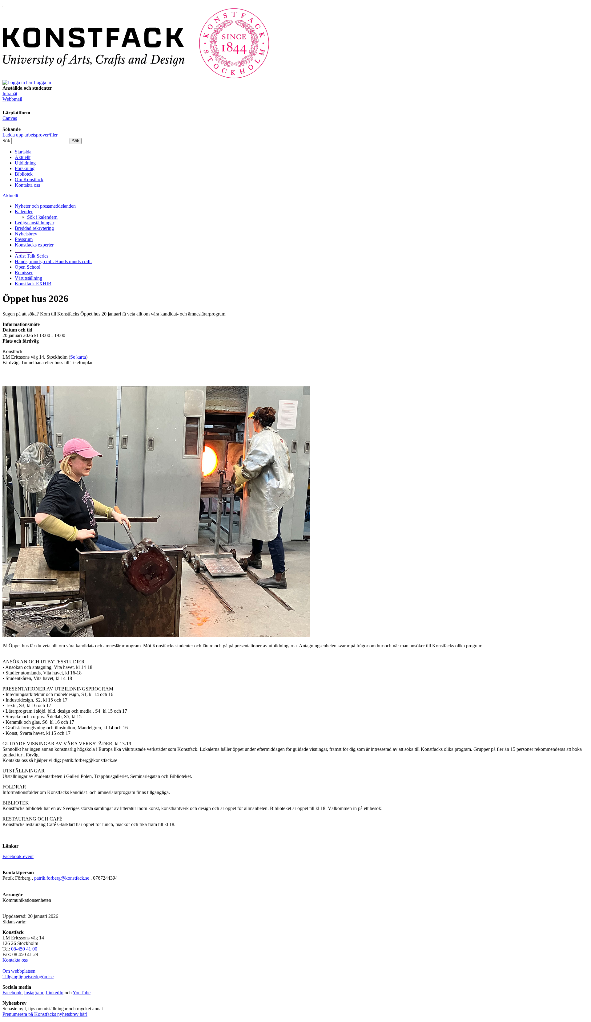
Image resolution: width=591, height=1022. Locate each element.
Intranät (9, 93)
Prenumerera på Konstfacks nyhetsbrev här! (44, 1014)
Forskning (24, 168)
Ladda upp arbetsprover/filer (30, 134)
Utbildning (25, 162)
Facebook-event (18, 856)
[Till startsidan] (136, 76)
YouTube (81, 992)
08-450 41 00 (24, 948)
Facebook (12, 992)
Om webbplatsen (18, 971)
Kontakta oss (27, 185)
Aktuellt (22, 157)
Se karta (78, 357)
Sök (6, 140)
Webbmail (12, 99)
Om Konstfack (29, 179)
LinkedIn (54, 992)
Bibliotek (24, 174)
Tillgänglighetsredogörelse (28, 976)
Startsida (23, 151)
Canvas (9, 118)
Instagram (33, 992)
